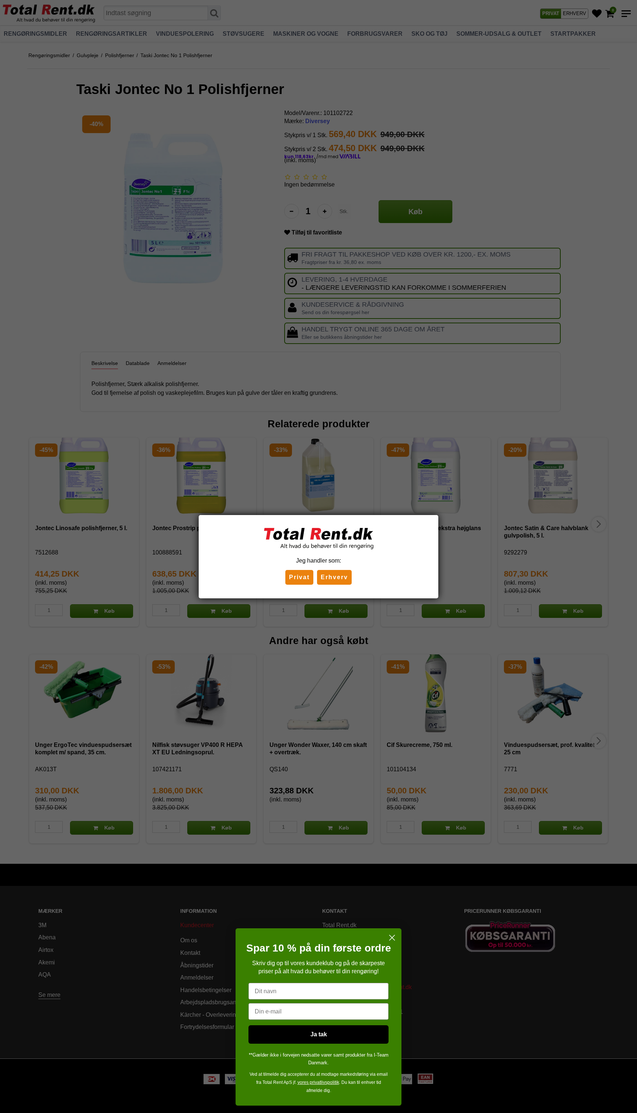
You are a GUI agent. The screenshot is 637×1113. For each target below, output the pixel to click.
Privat (299, 577)
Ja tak (318, 1034)
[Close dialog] (392, 937)
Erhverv (334, 577)
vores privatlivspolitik (318, 1082)
